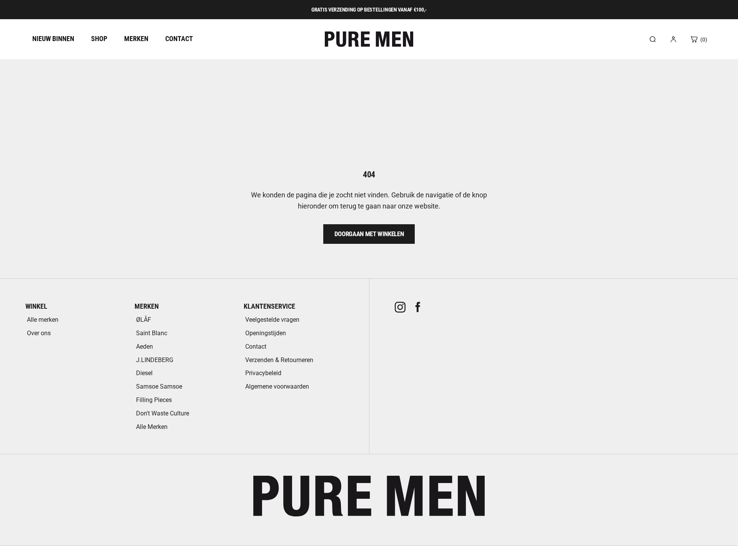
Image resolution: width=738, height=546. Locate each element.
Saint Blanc (151, 333)
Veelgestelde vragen (272, 319)
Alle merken (42, 319)
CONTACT (179, 39)
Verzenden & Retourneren (279, 360)
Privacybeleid (263, 373)
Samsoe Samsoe (159, 386)
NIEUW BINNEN (53, 39)
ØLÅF (143, 319)
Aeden (144, 346)
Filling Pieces (154, 400)
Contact (255, 346)
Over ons (39, 333)
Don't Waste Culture (162, 413)
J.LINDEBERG (154, 360)
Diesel (144, 373)
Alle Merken (152, 426)
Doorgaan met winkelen (369, 234)
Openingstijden (265, 333)
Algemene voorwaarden (277, 386)
